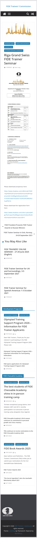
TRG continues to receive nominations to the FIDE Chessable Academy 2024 (18, 432)
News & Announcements (22, 43)
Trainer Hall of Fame (21, 444)
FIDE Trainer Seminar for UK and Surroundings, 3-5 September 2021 (17, 271)
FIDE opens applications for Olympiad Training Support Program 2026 (16, 365)
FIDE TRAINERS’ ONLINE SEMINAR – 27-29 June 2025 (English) (16, 252)
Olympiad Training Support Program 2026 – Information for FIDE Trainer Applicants (17, 325)
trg (15, 334)
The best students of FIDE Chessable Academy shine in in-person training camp (18, 392)
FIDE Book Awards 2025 (17, 448)
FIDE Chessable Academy (11, 382)
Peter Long (17, 67)
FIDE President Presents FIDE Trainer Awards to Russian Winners (18, 226)
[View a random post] (32, 14)
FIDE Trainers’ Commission (18, 6)
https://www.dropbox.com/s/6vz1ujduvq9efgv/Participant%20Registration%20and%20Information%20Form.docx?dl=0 (18, 215)
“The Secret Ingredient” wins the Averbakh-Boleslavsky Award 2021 (18, 479)
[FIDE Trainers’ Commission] (4, 14)
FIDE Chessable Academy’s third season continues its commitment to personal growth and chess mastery (17, 420)
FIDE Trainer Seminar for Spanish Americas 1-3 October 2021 (18, 290)
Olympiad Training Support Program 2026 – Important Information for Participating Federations (18, 353)
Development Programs (11, 315)
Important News (9, 43)
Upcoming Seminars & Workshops (13, 50)
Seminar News (8, 47)
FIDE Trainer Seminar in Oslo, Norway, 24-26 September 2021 (18, 233)
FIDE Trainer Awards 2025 (12, 470)
